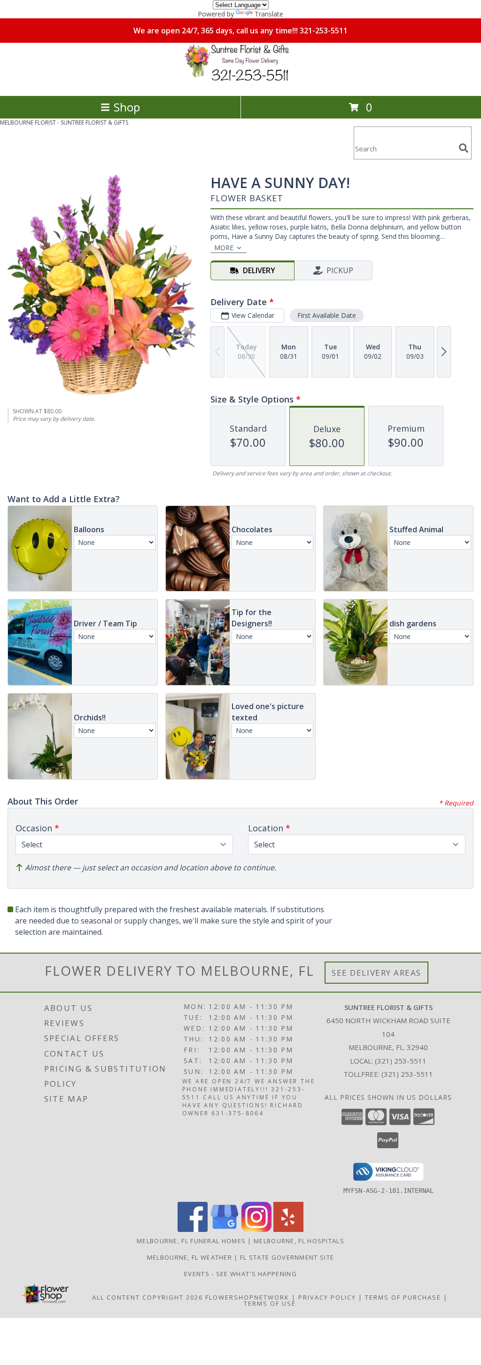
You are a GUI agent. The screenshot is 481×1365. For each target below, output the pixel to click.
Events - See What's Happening (240, 1274)
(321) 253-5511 (401, 1060)
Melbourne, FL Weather (189, 1257)
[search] (463, 148)
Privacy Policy (327, 1297)
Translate (269, 13)
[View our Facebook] (193, 1229)
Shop (127, 107)
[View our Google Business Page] (224, 1229)
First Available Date (326, 315)
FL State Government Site (287, 1257)
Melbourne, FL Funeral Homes (191, 1241)
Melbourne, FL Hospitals (299, 1241)
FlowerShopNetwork (247, 1297)
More (223, 247)
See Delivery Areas (376, 972)
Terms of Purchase (403, 1297)
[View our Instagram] (256, 1229)
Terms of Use (270, 1303)
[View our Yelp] (288, 1229)
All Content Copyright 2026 (147, 1297)
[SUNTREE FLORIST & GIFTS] (240, 82)
